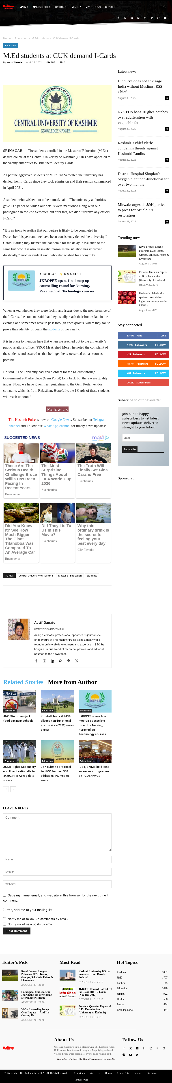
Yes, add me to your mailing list (29, 910)
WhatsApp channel (56, 426)
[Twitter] (125, 18)
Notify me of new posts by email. (31, 924)
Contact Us (109, 1058)
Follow (160, 345)
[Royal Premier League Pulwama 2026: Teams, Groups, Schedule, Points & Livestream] (127, 251)
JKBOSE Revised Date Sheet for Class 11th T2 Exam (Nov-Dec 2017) (95, 991)
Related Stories (23, 682)
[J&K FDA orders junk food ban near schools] (19, 701)
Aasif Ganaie (15, 62)
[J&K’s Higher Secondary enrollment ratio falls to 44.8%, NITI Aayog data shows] (19, 751)
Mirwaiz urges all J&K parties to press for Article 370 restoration (141, 209)
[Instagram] (145, 18)
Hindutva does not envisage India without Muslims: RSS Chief (140, 86)
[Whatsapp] (158, 18)
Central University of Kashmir (36, 575)
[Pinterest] (152, 18)
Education (21, 38)
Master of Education (70, 575)
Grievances (96, 1058)
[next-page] (13, 789)
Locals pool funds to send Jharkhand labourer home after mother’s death (36, 994)
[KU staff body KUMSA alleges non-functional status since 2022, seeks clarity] (57, 701)
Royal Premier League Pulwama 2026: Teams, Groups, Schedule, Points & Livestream (37, 976)
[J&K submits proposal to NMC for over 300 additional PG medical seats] (57, 751)
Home (7, 38)
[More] (80, 72)
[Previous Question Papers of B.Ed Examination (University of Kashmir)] (127, 276)
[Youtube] (165, 18)
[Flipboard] (138, 18)
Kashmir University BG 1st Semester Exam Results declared (94, 974)
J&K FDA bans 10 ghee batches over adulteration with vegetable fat (143, 117)
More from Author (72, 682)
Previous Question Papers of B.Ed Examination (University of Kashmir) (153, 276)
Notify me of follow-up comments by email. (38, 919)
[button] (165, 6)
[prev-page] (6, 789)
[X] (78, 661)
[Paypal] (62, 661)
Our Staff (73, 1058)
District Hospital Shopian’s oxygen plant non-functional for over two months (143, 179)
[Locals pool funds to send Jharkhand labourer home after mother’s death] (10, 995)
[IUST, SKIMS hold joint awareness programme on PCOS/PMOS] (95, 751)
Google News (61, 419)
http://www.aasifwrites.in (49, 628)
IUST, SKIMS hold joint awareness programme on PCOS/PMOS (94, 771)
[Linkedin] (131, 18)
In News (84, 1058)
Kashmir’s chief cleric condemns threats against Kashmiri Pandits (138, 148)
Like (163, 335)
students (54, 329)
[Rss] (137, 1055)
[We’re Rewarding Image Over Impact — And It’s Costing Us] (10, 1013)
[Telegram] (124, 1055)
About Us (62, 1058)
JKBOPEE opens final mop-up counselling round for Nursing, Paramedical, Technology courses (92, 725)
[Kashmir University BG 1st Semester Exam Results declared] (67, 975)
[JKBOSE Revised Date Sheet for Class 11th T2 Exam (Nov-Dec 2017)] (67, 992)
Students (92, 575)
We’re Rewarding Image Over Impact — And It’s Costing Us (35, 1012)
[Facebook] (118, 18)
